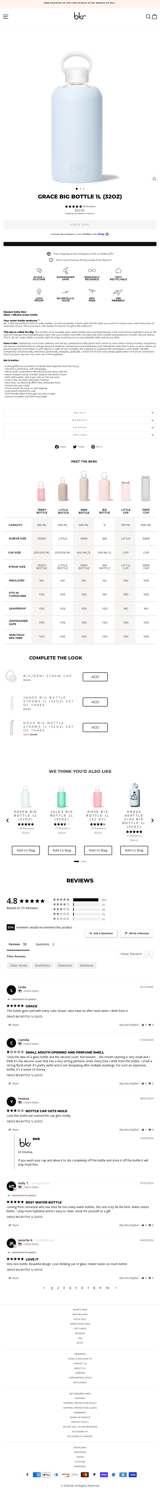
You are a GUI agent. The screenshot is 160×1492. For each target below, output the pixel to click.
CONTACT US (80, 1363)
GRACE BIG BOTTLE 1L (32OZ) (24, 1016)
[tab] (76, 861)
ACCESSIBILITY (80, 1431)
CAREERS (80, 1373)
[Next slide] (152, 820)
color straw (18, 965)
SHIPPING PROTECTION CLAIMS (80, 1407)
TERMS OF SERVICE (80, 1417)
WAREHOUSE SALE (80, 1323)
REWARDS (80, 1354)
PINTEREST (80, 1466)
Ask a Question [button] (103, 933)
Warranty (80, 420)
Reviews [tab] (14, 944)
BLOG (80, 1342)
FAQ (80, 1338)
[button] (144, 1025)
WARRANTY (80, 1412)
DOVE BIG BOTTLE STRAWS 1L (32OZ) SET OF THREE (48, 726)
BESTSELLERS (80, 1314)
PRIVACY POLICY (80, 1422)
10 (107, 1288)
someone (86, 965)
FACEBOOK (80, 1452)
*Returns (80, 435)
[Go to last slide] (8, 820)
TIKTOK (80, 1457)
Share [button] (15, 1025)
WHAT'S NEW (80, 1309)
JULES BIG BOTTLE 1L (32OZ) (62, 815)
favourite (65, 965)
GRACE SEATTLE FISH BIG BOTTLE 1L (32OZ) (134, 819)
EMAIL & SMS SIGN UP (80, 1358)
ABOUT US (80, 1368)
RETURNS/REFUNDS (80, 1393)
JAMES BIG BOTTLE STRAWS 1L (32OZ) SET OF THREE (48, 701)
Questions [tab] (42, 944)
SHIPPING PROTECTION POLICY (80, 1403)
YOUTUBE (80, 1461)
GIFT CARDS (80, 1328)
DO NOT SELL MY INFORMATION (80, 1426)
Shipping (69, 213)
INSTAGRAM (80, 1447)
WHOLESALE (80, 1382)
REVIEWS (80, 1333)
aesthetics (42, 965)
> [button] (116, 1288)
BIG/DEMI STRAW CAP (47, 676)
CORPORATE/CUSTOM (80, 1377)
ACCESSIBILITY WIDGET (80, 1436)
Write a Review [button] (139, 933)
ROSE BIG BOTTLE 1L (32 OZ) (98, 815)
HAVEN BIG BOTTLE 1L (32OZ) (26, 815)
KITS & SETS (80, 1319)
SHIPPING (80, 1398)
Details (80, 412)
